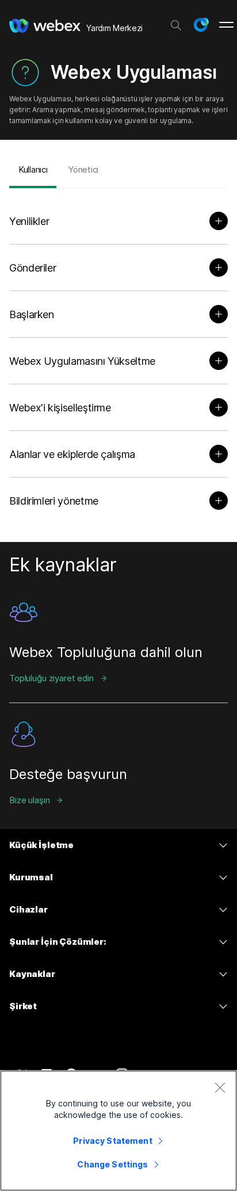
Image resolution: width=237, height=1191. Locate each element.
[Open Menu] (226, 25)
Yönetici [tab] (83, 169)
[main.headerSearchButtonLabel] (176, 22)
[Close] (219, 1087)
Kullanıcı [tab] (32, 169)
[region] (118, 1130)
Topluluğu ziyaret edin (51, 678)
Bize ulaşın (29, 800)
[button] (201, 25)
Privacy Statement (112, 1141)
